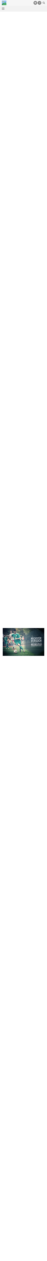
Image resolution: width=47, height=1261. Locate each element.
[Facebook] (35, 3)
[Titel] (4, 3)
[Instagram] (39, 3)
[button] (43, 3)
